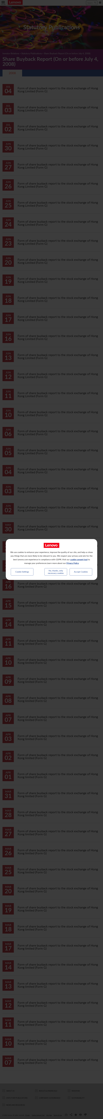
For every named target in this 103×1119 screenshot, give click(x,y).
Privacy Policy (72, 563)
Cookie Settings (22, 571)
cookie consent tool (79, 559)
